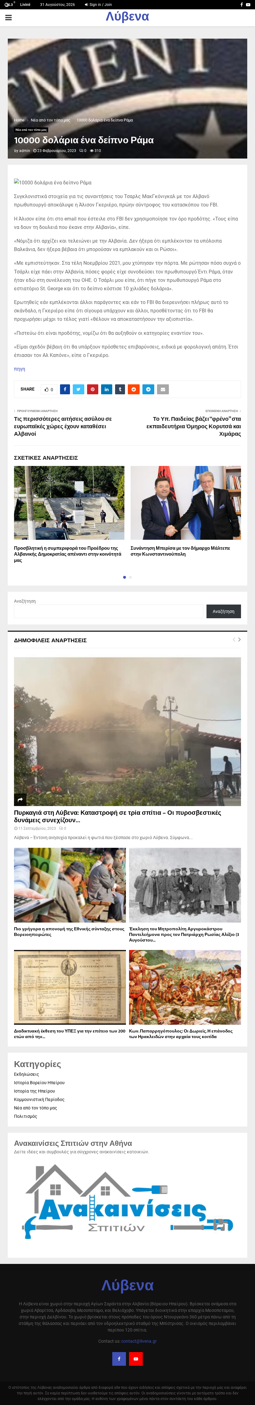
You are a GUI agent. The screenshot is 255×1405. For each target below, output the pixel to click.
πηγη (19, 369)
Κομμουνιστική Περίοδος (39, 1099)
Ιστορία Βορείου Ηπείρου (39, 1082)
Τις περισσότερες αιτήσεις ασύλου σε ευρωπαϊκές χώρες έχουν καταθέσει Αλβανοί (63, 427)
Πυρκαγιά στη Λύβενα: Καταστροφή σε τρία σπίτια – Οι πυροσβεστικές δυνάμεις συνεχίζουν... (117, 817)
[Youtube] (136, 1359)
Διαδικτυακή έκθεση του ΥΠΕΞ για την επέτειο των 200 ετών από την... (69, 1034)
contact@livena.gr (139, 1341)
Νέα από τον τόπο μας (31, 129)
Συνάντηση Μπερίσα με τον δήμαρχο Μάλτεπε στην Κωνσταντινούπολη (180, 551)
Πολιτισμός (25, 1116)
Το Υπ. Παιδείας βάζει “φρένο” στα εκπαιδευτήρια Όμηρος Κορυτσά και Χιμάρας (193, 427)
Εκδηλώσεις (26, 1074)
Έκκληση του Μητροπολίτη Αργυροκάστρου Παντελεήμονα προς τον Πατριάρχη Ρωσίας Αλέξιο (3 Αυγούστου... (184, 934)
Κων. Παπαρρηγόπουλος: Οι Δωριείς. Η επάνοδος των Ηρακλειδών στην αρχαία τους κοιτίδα (181, 1034)
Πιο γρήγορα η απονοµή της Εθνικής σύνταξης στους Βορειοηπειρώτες (69, 931)
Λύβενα (127, 18)
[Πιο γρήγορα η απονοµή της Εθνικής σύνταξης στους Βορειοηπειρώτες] (70, 885)
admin (24, 151)
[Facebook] (119, 1359)
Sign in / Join (100, 4)
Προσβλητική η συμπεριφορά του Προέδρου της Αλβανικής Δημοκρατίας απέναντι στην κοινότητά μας (67, 554)
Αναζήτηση (25, 601)
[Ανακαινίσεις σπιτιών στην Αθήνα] (127, 1242)
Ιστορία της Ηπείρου (34, 1091)
